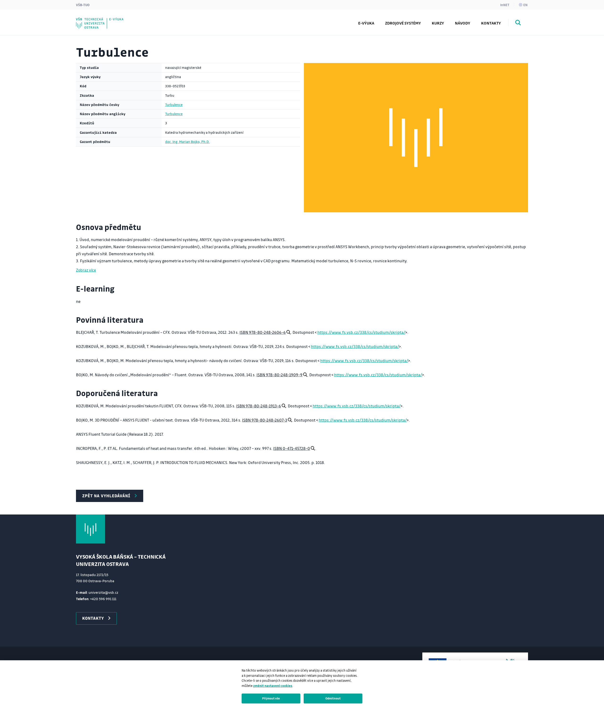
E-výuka (366, 23)
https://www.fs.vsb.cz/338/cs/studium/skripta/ (361, 332)
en (525, 5)
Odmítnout (333, 698)
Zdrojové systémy (403, 23)
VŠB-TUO (83, 5)
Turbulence (174, 104)
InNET (504, 5)
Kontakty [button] (93, 618)
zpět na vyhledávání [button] (106, 495)
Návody (462, 23)
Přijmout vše (271, 698)
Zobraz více (86, 270)
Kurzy (438, 23)
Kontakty (491, 23)
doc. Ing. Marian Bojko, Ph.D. (187, 141)
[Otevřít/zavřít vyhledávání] (518, 23)
